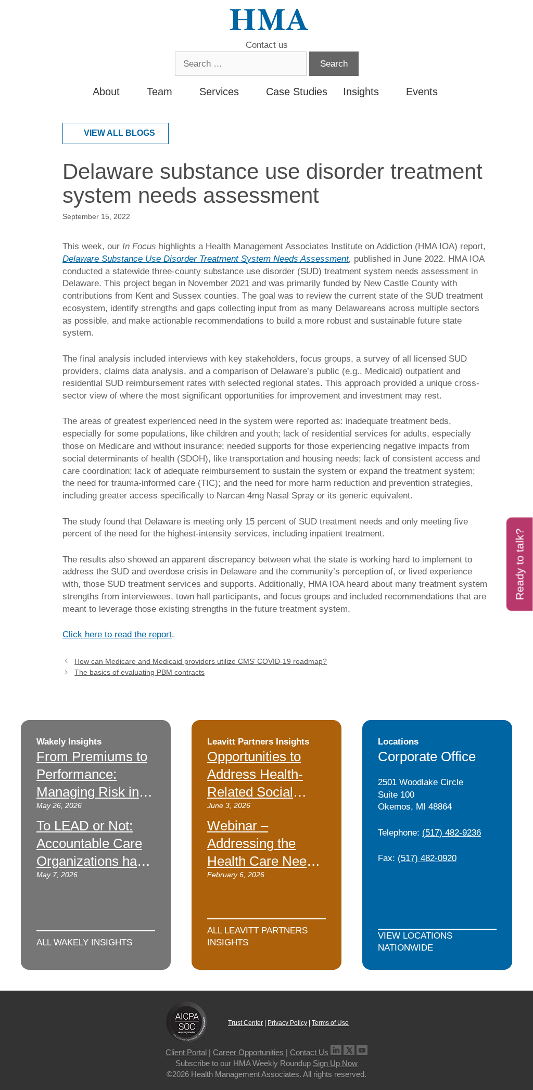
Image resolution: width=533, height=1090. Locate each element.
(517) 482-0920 (427, 858)
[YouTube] (362, 1052)
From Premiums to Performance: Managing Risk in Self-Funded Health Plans (93, 792)
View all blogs (119, 133)
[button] (447, 91)
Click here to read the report (117, 634)
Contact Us (309, 1052)
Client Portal (186, 1052)
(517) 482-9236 (451, 833)
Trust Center (245, 1023)
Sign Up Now (335, 1063)
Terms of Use (330, 1023)
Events (422, 91)
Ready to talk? (520, 564)
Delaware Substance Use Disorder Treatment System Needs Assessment (205, 259)
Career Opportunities (248, 1052)
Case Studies (296, 91)
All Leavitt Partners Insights (257, 937)
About (106, 91)
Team (159, 91)
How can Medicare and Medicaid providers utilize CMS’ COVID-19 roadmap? (200, 661)
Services (219, 91)
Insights (361, 91)
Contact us (267, 45)
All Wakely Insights (84, 942)
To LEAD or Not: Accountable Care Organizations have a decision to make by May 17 (93, 861)
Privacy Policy (287, 1023)
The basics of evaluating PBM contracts (139, 672)
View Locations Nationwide (415, 942)
